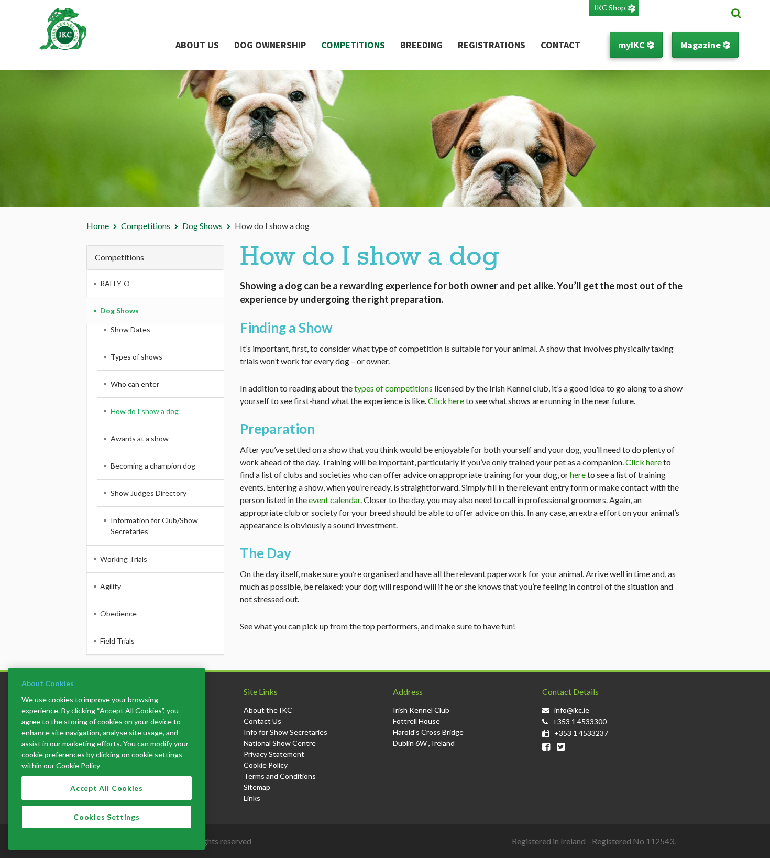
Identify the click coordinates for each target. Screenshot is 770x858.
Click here (446, 401)
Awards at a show (140, 438)
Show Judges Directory (148, 492)
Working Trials (123, 559)
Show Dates (130, 329)
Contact (560, 45)
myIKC (632, 45)
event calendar (334, 500)
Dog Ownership (270, 45)
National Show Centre (280, 742)
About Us (197, 45)
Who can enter (135, 383)
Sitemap (257, 787)
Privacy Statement (274, 754)
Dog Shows (202, 226)
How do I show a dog (145, 411)
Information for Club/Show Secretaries (154, 526)
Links (252, 798)
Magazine (701, 45)
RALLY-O (115, 283)
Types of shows (136, 356)
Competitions (353, 45)
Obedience (118, 613)
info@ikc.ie (571, 709)
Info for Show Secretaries (285, 731)
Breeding (421, 45)
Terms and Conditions (280, 776)
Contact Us (262, 720)
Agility (110, 586)
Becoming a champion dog (153, 465)
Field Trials (117, 640)
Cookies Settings (106, 816)
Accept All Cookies (106, 788)
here (578, 475)
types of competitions (393, 388)
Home (97, 226)
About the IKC (268, 709)
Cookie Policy (266, 765)
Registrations (491, 45)
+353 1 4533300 (580, 721)
